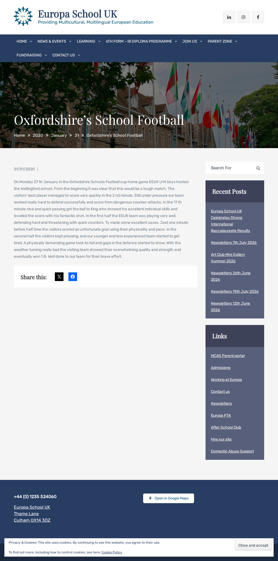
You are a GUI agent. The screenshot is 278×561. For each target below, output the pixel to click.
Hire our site (221, 439)
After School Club (226, 427)
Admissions (220, 367)
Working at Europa (226, 379)
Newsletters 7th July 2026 (234, 242)
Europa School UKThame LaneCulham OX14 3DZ (32, 514)
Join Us (189, 41)
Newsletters (221, 403)
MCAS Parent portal (228, 355)
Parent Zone (220, 41)
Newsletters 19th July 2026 (234, 291)
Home (22, 41)
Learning (86, 41)
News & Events (51, 41)
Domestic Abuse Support (232, 451)
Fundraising (29, 55)
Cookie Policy (112, 552)
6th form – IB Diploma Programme (139, 41)
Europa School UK (77, 13)
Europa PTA (221, 415)
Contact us (63, 55)
